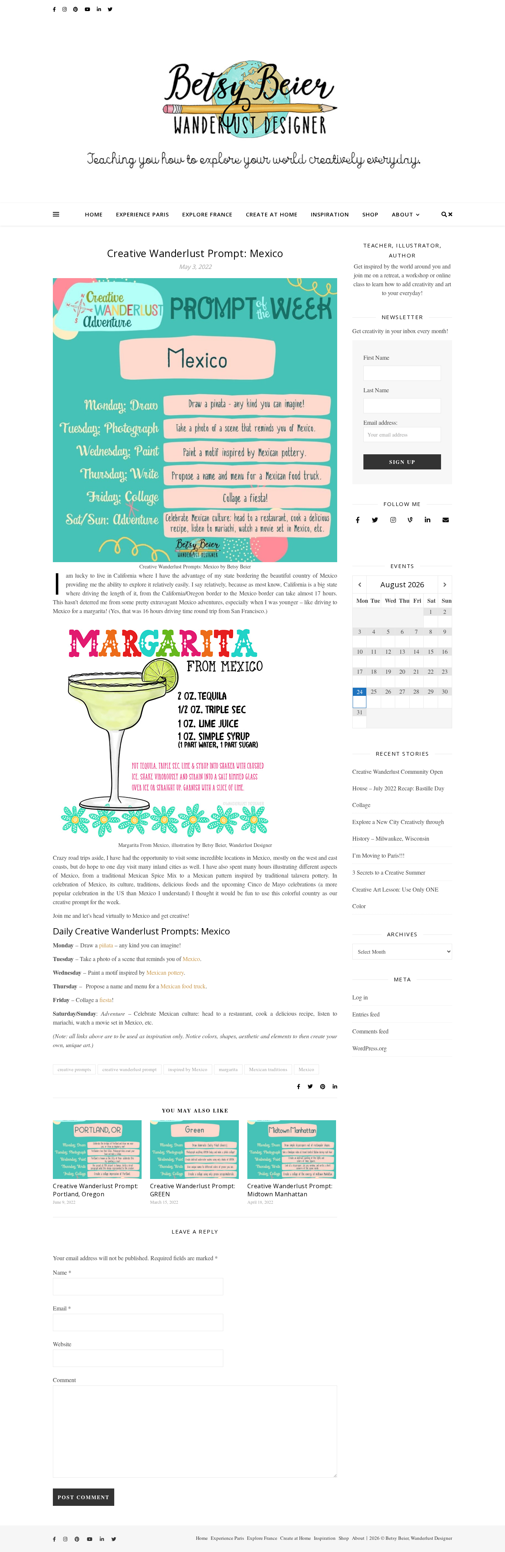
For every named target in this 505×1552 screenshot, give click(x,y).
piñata (106, 945)
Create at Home (272, 214)
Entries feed (366, 1014)
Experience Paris (142, 214)
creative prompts (74, 1069)
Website (62, 1344)
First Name (376, 357)
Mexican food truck (183, 986)
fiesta (105, 1000)
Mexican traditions (268, 1069)
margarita (228, 1069)
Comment (64, 1380)
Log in (360, 997)
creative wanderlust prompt (129, 1069)
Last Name (376, 390)
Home (94, 214)
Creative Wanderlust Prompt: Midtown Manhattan (290, 1190)
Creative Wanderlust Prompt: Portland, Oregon (95, 1190)
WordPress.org (369, 1048)
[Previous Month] (359, 585)
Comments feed (370, 1031)
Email (62, 1308)
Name (62, 1272)
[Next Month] (445, 585)
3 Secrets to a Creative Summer (388, 872)
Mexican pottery (165, 972)
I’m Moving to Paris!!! (378, 855)
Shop (370, 214)
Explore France (207, 214)
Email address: (380, 422)
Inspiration (330, 214)
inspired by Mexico (187, 1069)
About (402, 214)
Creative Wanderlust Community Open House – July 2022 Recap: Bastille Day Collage (398, 788)
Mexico (191, 959)
